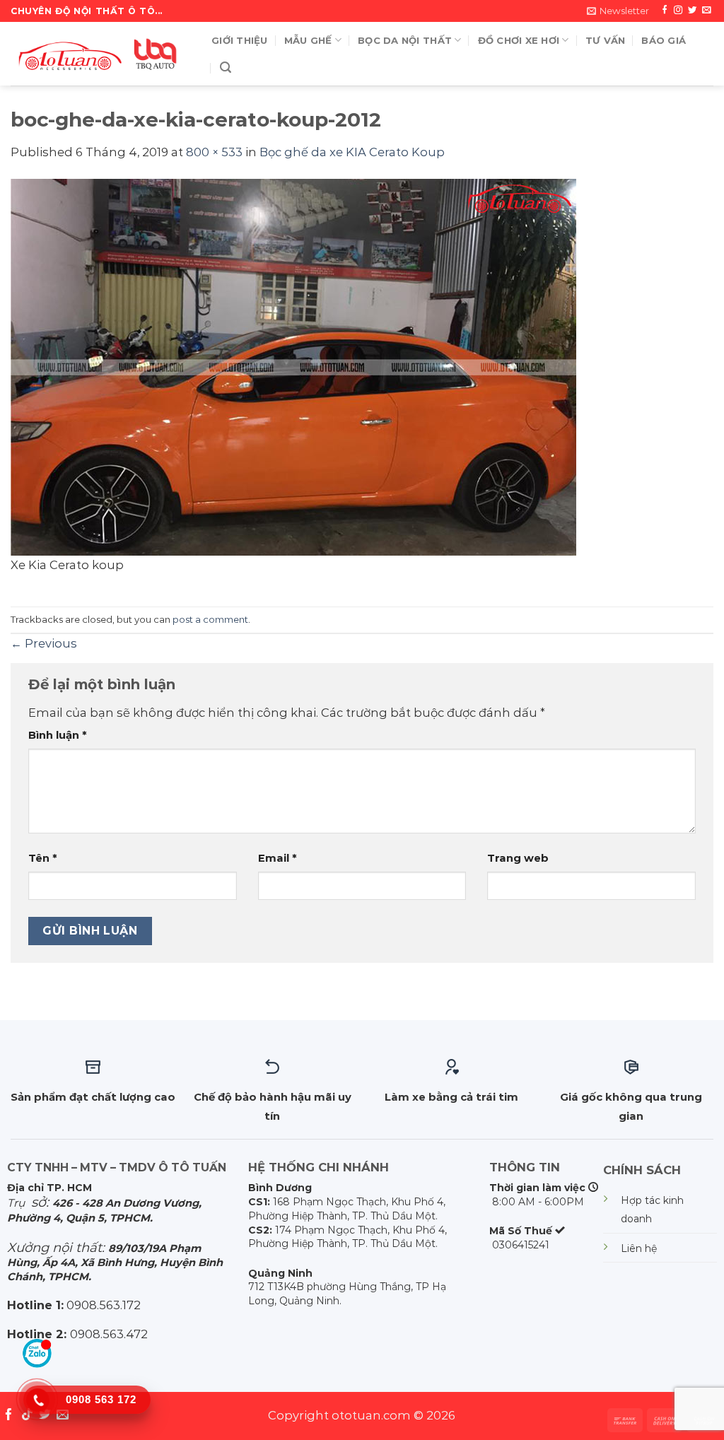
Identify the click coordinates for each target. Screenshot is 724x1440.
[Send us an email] (706, 11)
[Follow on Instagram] (678, 11)
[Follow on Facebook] (664, 11)
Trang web (518, 858)
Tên (42, 858)
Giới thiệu (239, 40)
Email (277, 858)
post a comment (210, 619)
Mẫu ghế (308, 40)
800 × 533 (214, 152)
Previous (44, 643)
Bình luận (57, 735)
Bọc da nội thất (405, 40)
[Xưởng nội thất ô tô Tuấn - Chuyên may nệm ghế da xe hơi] (100, 54)
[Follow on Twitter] (692, 11)
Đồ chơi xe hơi (519, 40)
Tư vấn (605, 40)
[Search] (225, 67)
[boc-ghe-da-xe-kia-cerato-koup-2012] (293, 365)
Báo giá (663, 40)
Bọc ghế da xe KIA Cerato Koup (352, 152)
